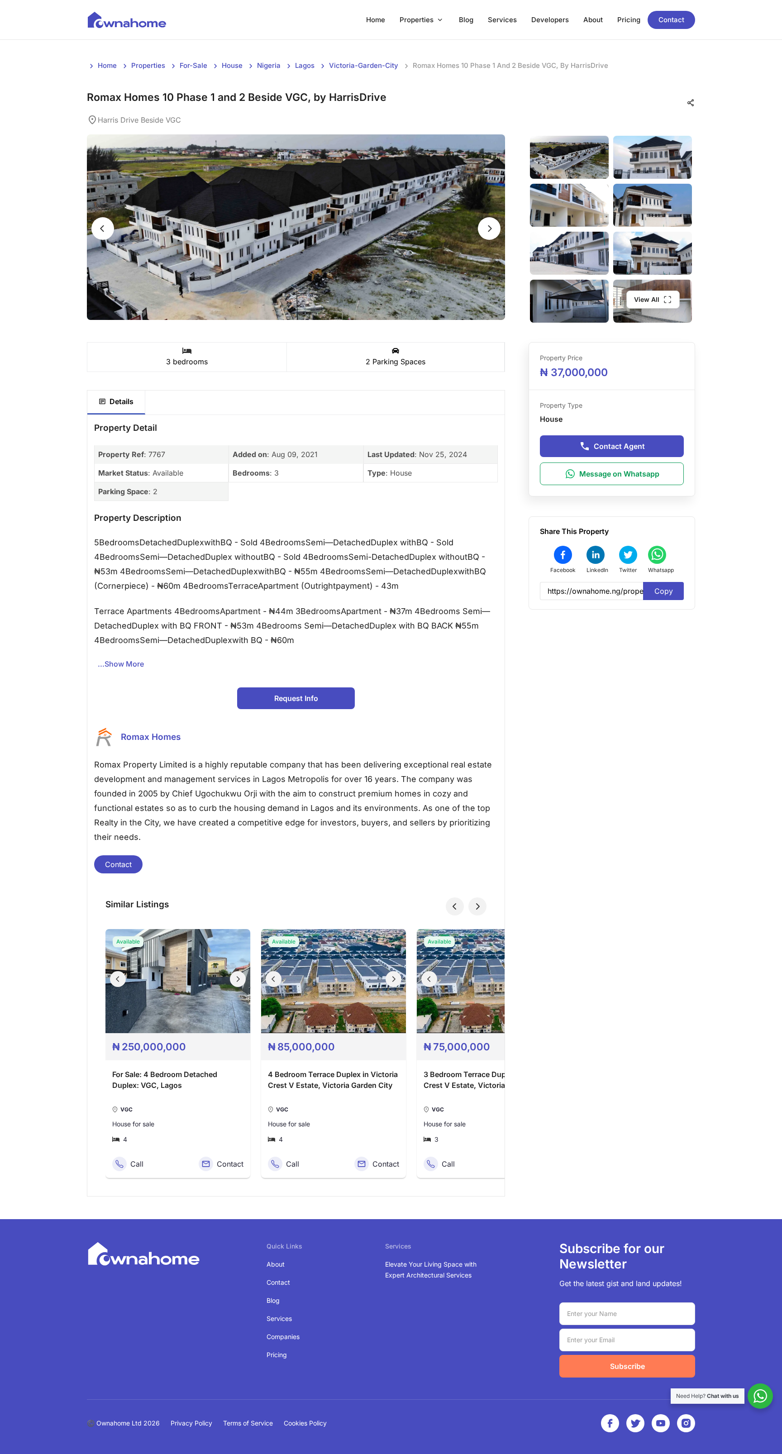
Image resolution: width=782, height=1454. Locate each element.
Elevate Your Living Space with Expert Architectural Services (431, 1269)
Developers (550, 19)
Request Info (296, 698)
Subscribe (627, 1366)
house (232, 65)
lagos (305, 65)
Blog (466, 19)
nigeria (269, 65)
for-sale (193, 65)
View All (646, 299)
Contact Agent (619, 446)
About (593, 19)
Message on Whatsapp (619, 473)
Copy (663, 591)
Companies (283, 1336)
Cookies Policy (305, 1423)
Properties (417, 19)
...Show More (121, 663)
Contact (671, 19)
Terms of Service (248, 1423)
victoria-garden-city (363, 65)
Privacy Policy (191, 1423)
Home (375, 19)
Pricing (628, 19)
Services (502, 19)
